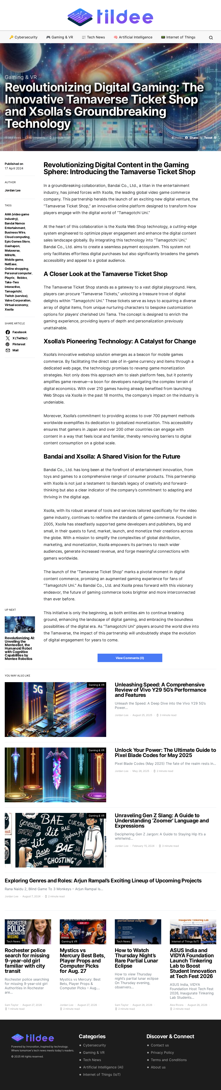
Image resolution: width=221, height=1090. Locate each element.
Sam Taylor (11, 1004)
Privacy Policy (162, 1052)
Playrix (9, 277)
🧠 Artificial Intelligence (133, 37)
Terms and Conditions (169, 1060)
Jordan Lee (13, 190)
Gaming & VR (21, 77)
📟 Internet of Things (178, 37)
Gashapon (12, 246)
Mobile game (14, 259)
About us (158, 1067)
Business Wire (15, 232)
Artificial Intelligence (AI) (103, 1067)
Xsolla (9, 309)
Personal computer (18, 273)
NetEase (10, 264)
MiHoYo (10, 255)
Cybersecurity (94, 1045)
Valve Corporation (17, 300)
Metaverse (12, 250)
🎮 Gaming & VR (59, 37)
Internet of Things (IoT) (185, 941)
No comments (36, 137)
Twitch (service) (16, 296)
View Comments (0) (130, 658)
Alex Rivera (176, 1004)
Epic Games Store (17, 241)
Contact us (160, 1045)
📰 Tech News (93, 37)
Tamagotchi (13, 291)
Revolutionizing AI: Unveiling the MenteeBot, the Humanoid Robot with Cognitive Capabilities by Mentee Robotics (20, 648)
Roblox (22, 277)
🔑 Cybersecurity (23, 37)
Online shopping (16, 268)
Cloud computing (17, 237)
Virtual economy (16, 305)
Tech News (13, 941)
